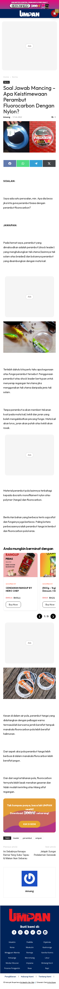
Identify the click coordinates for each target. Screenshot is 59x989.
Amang (6, 117)
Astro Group (51, 982)
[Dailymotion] (45, 932)
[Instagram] (20, 932)
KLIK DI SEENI (29, 824)
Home (6, 77)
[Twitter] (26, 932)
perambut (27, 838)
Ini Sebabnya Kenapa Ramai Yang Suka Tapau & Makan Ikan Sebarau (16, 855)
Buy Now (13, 604)
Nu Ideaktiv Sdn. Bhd (27, 982)
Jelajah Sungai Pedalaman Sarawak (45, 853)
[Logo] (29, 915)
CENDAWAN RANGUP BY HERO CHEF (19, 589)
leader (16, 838)
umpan (38, 838)
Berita (15, 77)
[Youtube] (39, 932)
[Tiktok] (32, 932)
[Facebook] (14, 932)
